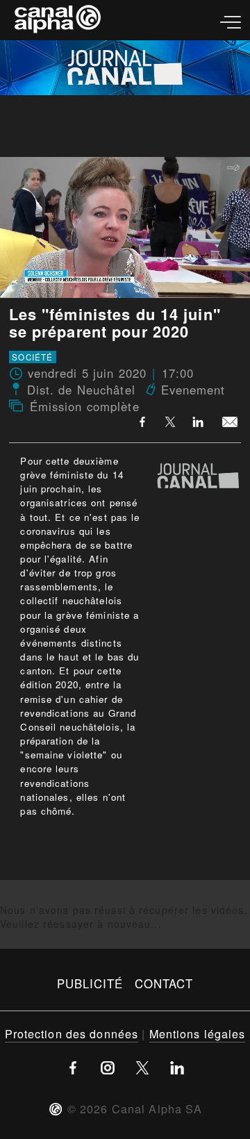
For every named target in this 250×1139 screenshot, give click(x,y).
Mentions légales (197, 1033)
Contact (164, 983)
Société (32, 357)
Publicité (90, 983)
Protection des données (72, 1033)
